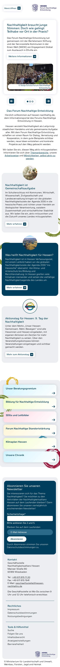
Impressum (13, 609)
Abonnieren (16, 539)
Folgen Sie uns (15, 633)
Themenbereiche (39, 152)
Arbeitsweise (12, 155)
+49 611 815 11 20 (21, 577)
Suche (11, 630)
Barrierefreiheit (16, 644)
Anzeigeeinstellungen (19, 640)
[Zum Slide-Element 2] (30, 101)
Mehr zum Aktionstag (18, 354)
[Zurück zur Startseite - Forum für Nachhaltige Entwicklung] (44, 7)
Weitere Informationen (20, 56)
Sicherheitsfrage (16, 514)
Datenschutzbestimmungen (22, 612)
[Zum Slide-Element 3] (32, 101)
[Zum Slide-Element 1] (27, 101)
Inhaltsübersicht (16, 637)
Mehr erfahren (14, 224)
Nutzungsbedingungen (20, 616)
